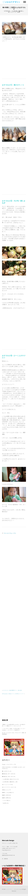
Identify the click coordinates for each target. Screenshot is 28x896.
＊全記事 (18, 12)
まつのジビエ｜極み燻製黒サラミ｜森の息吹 (12, 690)
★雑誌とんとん (5, 789)
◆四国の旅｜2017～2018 (7, 773)
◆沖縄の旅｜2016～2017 (7, 776)
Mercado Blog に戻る (10, 533)
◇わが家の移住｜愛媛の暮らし (17, 11)
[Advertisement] (14, 61)
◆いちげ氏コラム (6, 771)
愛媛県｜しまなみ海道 (7, 792)
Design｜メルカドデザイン (8, 764)
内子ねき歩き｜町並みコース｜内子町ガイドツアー (13, 693)
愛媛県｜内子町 (5, 795)
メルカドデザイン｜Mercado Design (14, 889)
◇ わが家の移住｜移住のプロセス (9, 779)
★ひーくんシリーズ (12, 12)
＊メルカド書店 (5, 800)
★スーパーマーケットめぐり (8, 787)
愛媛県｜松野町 (5, 797)
